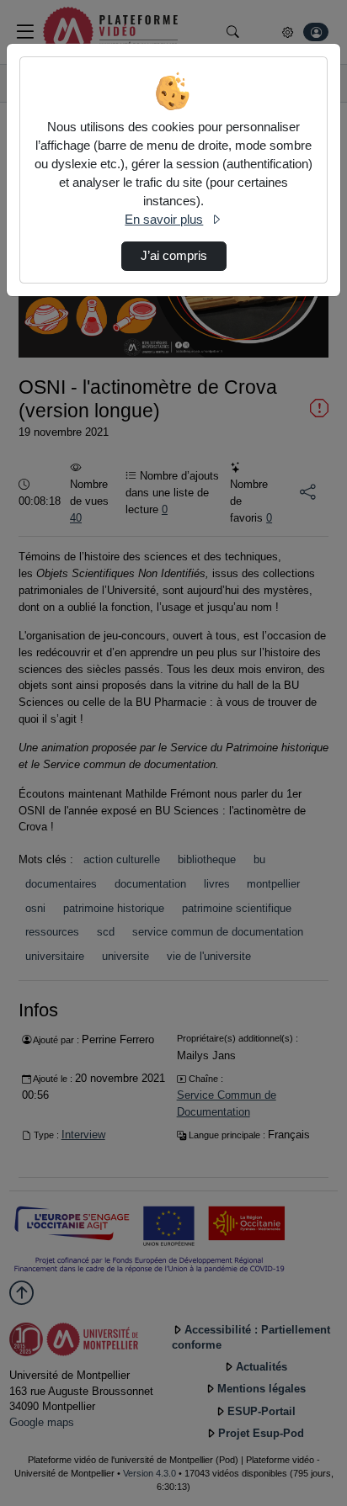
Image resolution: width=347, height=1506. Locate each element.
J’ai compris (174, 255)
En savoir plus (164, 219)
